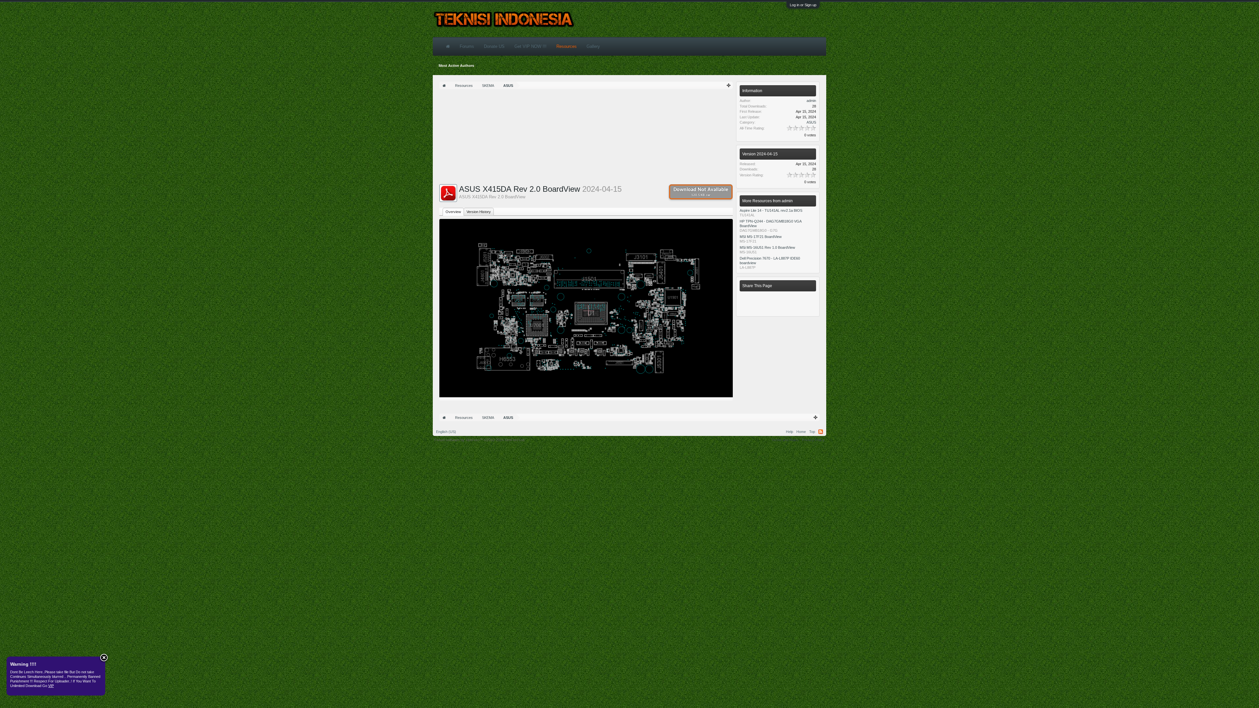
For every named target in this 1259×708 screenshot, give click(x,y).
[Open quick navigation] (729, 85)
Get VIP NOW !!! (530, 46)
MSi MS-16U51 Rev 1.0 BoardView (767, 247)
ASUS (811, 122)
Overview (453, 212)
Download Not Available (700, 192)
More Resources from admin (767, 201)
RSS (820, 431)
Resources (566, 46)
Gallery (593, 46)
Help (789, 432)
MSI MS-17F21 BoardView (761, 237)
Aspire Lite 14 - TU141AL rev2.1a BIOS (771, 210)
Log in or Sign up (803, 5)
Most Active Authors (456, 66)
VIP (51, 686)
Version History (479, 212)
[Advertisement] (586, 138)
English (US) (446, 432)
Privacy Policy (813, 440)
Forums (467, 46)
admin (811, 101)
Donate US (494, 46)
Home (801, 432)
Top (812, 432)
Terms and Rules (785, 440)
